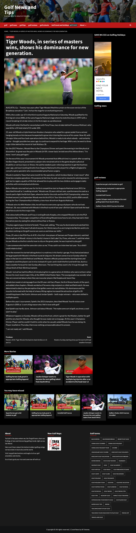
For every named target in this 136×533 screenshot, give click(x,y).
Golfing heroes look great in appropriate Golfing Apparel (17, 378)
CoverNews (75, 529)
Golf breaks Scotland (121, 469)
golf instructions (97, 487)
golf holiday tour (98, 482)
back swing (95, 439)
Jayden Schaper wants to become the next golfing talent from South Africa (48, 379)
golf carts (95, 474)
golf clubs (106, 474)
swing (107, 504)
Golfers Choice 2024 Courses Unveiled (110, 206)
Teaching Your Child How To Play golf (105, 513)
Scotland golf (121, 500)
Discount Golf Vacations (100, 456)
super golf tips (96, 504)
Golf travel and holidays (64, 25)
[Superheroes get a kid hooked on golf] (16, 402)
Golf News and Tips (20, 10)
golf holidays (61, 405)
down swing (95, 461)
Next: (72, 340)
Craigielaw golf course (99, 452)
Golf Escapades (118, 474)
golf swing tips (120, 491)
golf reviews (32, 25)
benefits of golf (123, 439)
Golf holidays (109, 478)
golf (5, 25)
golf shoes (108, 491)
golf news (13, 25)
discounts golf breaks (120, 456)
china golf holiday (115, 443)
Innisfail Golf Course (103, 195)
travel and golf (97, 517)
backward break (109, 439)
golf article (95, 469)
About (82, 25)
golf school (123, 487)
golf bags (106, 469)
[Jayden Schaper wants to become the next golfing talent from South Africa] (48, 364)
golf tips (23, 25)
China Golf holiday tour (100, 448)
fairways (122, 461)
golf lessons (111, 487)
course (114, 448)
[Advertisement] (102, 141)
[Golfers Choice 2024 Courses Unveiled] (120, 402)
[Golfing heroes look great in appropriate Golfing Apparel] (18, 364)
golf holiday (96, 478)
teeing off (125, 513)
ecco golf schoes (109, 461)
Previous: (26, 340)
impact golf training (120, 495)
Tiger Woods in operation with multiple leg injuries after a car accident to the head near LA (78, 379)
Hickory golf (105, 495)
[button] (130, 25)
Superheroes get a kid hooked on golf (109, 184)
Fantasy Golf (96, 465)
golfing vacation (123, 482)
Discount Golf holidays (120, 452)
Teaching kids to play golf (100, 508)
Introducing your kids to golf (102, 500)
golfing (110, 482)
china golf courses (98, 443)
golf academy (115, 465)
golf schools (44, 25)
